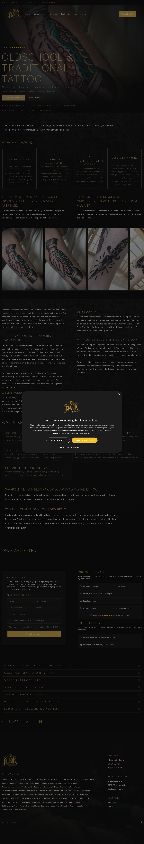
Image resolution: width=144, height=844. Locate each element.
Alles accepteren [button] (84, 440)
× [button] (119, 394)
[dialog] (72, 422)
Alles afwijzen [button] (58, 440)
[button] (72, 447)
